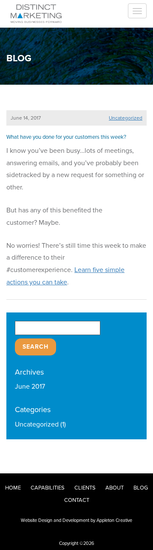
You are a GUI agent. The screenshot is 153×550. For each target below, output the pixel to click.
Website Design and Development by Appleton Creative (76, 520)
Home (13, 487)
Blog (140, 487)
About (114, 487)
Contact (76, 500)
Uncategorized (125, 118)
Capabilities (48, 487)
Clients (85, 487)
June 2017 (30, 386)
